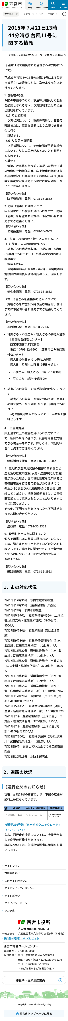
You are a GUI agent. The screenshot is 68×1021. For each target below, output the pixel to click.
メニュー (63, 7)
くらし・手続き (46, 13)
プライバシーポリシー (17, 903)
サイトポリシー (13, 895)
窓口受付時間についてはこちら (21, 938)
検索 (53, 7)
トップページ (27, 13)
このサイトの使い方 (16, 880)
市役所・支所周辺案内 (30, 980)
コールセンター (41, 7)
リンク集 (10, 910)
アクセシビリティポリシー (20, 888)
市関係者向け (12, 873)
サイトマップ (12, 866)
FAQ (30, 7)
